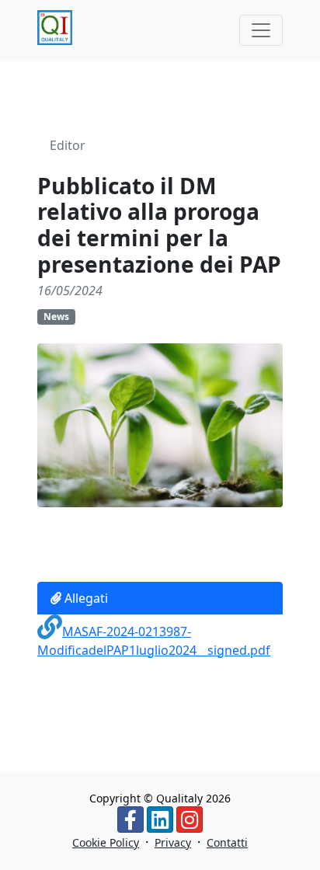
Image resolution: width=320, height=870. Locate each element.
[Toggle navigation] (261, 30)
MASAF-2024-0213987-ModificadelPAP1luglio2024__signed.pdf (153, 641)
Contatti (227, 842)
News (56, 316)
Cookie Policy (105, 842)
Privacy (173, 842)
